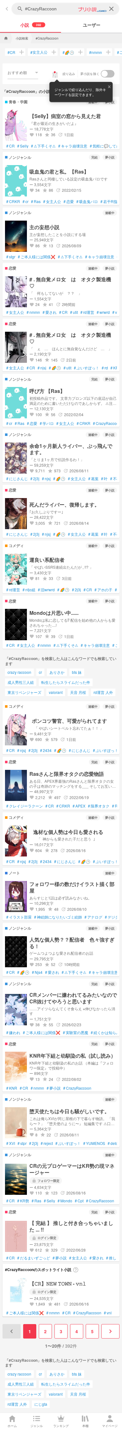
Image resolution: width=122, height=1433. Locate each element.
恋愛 (69, 201)
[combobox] (23, 72)
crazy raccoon (19, 672)
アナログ (93, 917)
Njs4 (37, 972)
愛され (50, 312)
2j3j (34, 478)
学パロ (47, 423)
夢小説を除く (90, 74)
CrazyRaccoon (107, 423)
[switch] (107, 74)
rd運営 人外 (103, 692)
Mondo (65, 1200)
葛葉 (93, 478)
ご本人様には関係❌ (36, 256)
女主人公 (39, 52)
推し (111, 1257)
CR (11, 52)
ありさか (56, 672)
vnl (108, 1312)
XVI (10, 1143)
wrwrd (103, 312)
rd (105, 367)
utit (74, 312)
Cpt (79, 1200)
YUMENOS (94, 1143)
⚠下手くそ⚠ (43, 145)
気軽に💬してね (105, 145)
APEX (79, 805)
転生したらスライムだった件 (65, 682)
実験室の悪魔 (75, 1032)
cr (25, 201)
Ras (36, 201)
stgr (10, 256)
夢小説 (54, 1088)
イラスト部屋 (19, 917)
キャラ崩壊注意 (72, 145)
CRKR (13, 201)
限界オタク (98, 805)
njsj (42, 367)
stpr (22, 1143)
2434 (46, 750)
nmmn (95, 52)
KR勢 (23, 1200)
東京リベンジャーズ (24, 692)
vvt (116, 312)
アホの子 (103, 589)
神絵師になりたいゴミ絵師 (58, 917)
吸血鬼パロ (87, 201)
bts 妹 (77, 672)
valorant (56, 692)
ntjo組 (29, 589)
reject (47, 1143)
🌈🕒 (68, 52)
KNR (11, 1088)
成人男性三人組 (21, 682)
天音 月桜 (78, 692)
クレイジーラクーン (24, 805)
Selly (22, 145)
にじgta (40, 1404)
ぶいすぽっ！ (86, 367)
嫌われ (13, 1032)
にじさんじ (17, 478)
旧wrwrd (46, 589)
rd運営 (87, 312)
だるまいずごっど (33, 1257)
